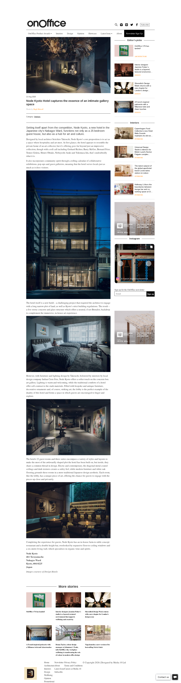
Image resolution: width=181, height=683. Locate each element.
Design (70, 33)
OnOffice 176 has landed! (35, 611)
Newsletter (58, 662)
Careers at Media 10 (72, 668)
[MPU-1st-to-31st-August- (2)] (134, 219)
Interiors (59, 33)
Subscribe (145, 25)
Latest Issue (106, 33)
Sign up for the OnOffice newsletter (129, 289)
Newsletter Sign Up (134, 33)
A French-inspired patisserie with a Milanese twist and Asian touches (39, 645)
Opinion (80, 33)
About (119, 33)
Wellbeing (48, 675)
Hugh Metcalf (38, 109)
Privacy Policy (70, 662)
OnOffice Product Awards (39, 33)
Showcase (92, 33)
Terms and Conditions (73, 665)
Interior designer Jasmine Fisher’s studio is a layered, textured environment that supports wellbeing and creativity (68, 615)
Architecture (49, 665)
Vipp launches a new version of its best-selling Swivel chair (97, 645)
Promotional (49, 681)
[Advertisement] (134, 390)
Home (46, 662)
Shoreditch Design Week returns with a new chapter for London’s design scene (97, 614)
